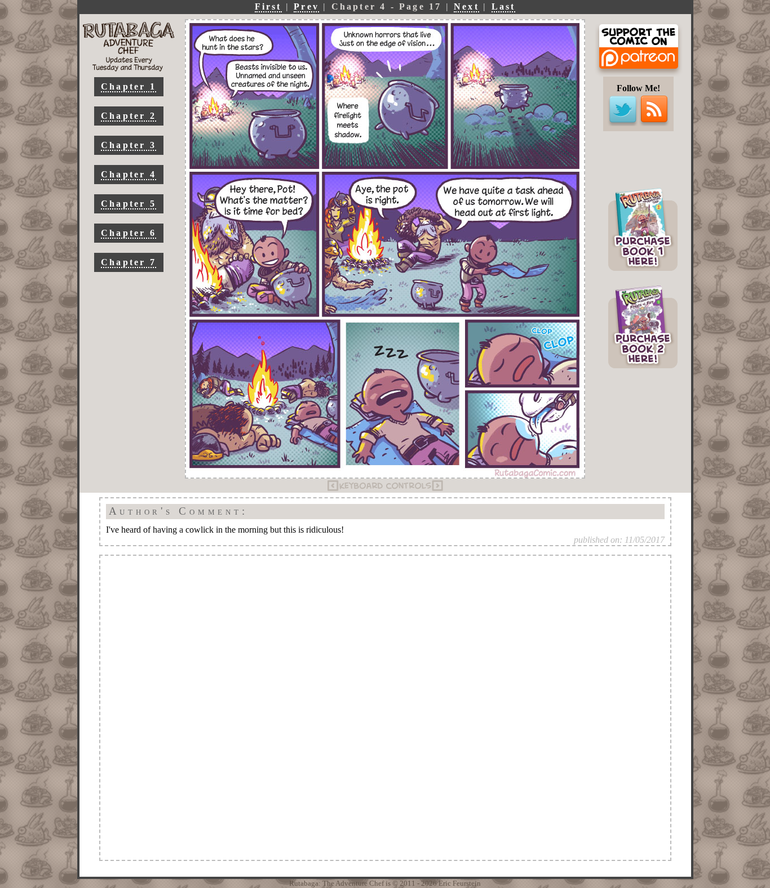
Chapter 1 (128, 86)
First (268, 6)
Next (466, 6)
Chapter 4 (128, 174)
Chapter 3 (128, 145)
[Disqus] (385, 708)
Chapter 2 (128, 116)
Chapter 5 (128, 203)
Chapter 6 (128, 233)
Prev (306, 6)
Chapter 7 (128, 262)
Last (504, 6)
